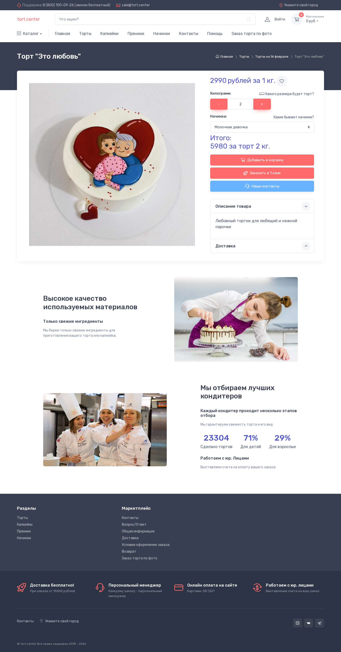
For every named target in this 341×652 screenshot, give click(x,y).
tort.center (28, 19)
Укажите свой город (301, 5)
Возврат (129, 551)
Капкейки (109, 33)
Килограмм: (220, 93)
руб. (315, 19)
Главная (62, 33)
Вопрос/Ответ (134, 524)
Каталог (31, 33)
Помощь (214, 33)
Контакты (188, 33)
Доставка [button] (225, 246)
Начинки (161, 33)
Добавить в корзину (265, 160)
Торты (85, 33)
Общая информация (138, 531)
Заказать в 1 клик (265, 173)
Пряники (136, 33)
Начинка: (218, 116)
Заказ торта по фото (251, 33)
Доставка (130, 538)
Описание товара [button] (233, 206)
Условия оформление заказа (146, 545)
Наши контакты (265, 186)
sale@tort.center (136, 5)
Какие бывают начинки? (294, 117)
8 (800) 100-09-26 (58, 5)
